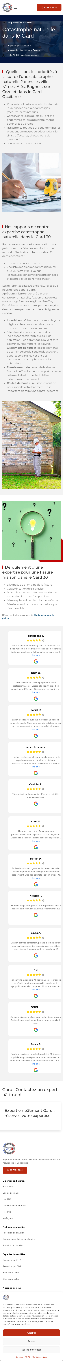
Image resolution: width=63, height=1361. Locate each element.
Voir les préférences (31, 1349)
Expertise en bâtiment (14, 1181)
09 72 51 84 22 (50, 7)
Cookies (19, 1357)
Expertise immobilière (14, 1254)
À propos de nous (12, 1288)
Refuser (31, 1341)
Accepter (31, 1332)
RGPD (27, 1357)
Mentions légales (39, 1357)
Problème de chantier (14, 1227)
